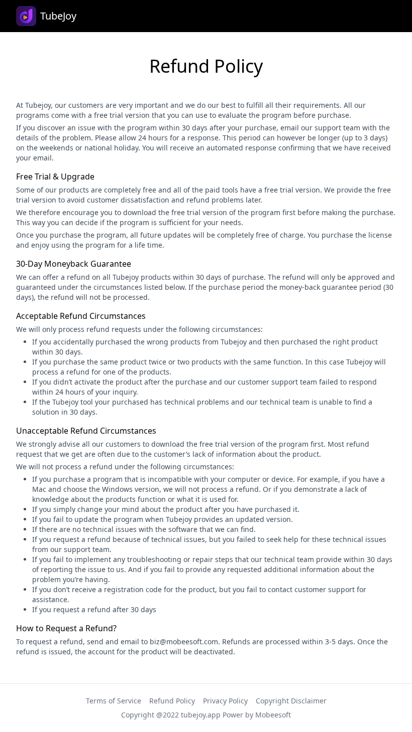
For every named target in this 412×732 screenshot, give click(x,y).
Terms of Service (113, 700)
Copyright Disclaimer (291, 700)
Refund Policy (172, 700)
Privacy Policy (225, 700)
